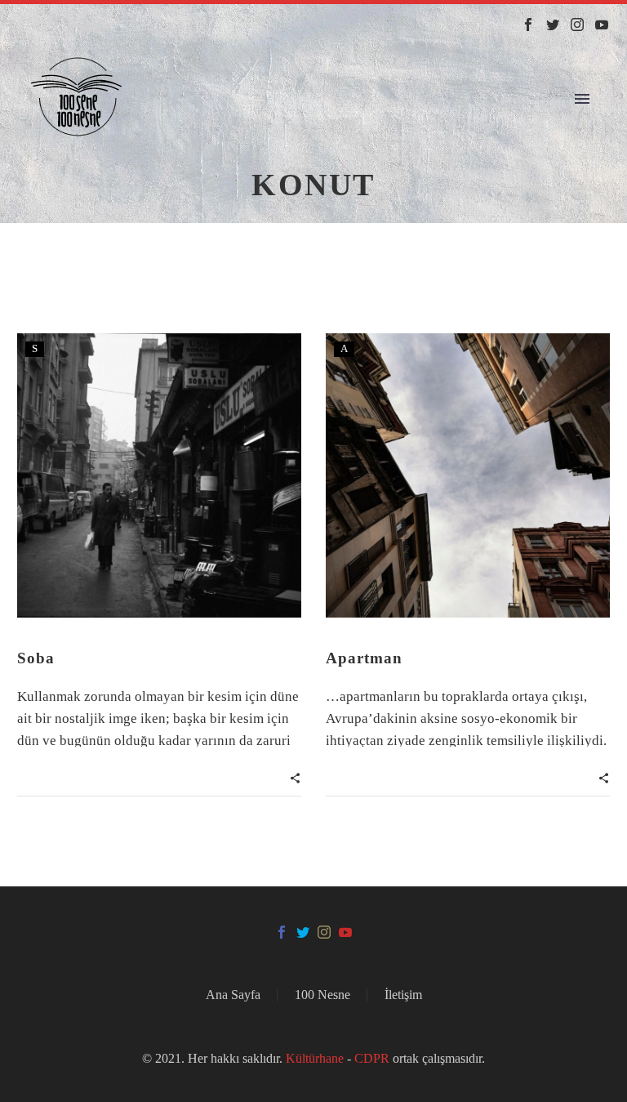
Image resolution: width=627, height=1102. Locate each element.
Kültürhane (316, 1058)
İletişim (403, 995)
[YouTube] (601, 24)
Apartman (364, 658)
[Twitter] (552, 24)
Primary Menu (582, 99)
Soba (36, 658)
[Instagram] (577, 24)
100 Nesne (322, 995)
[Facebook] (528, 24)
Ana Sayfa (233, 995)
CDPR (371, 1058)
